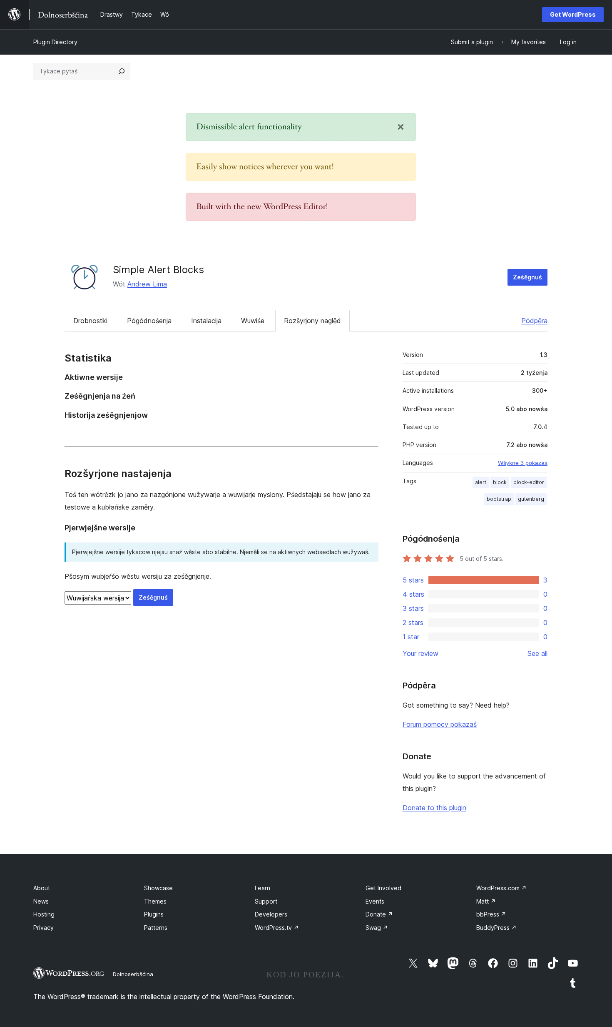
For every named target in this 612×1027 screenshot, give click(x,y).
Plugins (154, 914)
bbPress (491, 914)
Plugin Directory (55, 41)
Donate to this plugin (434, 808)
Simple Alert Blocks (158, 270)
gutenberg (531, 499)
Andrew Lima (147, 284)
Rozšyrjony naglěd (312, 320)
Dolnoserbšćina (133, 974)
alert (480, 482)
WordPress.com (501, 887)
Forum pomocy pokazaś (440, 724)
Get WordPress (573, 14)
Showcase (158, 887)
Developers (271, 914)
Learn (262, 887)
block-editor (528, 482)
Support (266, 901)
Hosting (44, 914)
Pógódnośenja (149, 320)
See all (537, 653)
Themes (155, 901)
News (41, 901)
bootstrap (499, 499)
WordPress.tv (277, 927)
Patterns (155, 927)
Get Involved (383, 887)
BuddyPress (496, 927)
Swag (377, 927)
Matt (486, 901)
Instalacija (206, 320)
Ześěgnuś (527, 277)
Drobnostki (90, 320)
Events (375, 901)
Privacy (43, 927)
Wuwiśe (252, 320)
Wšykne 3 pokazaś (522, 463)
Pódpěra (534, 320)
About (41, 887)
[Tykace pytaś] (121, 71)
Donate (379, 914)
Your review (420, 653)
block (500, 482)
